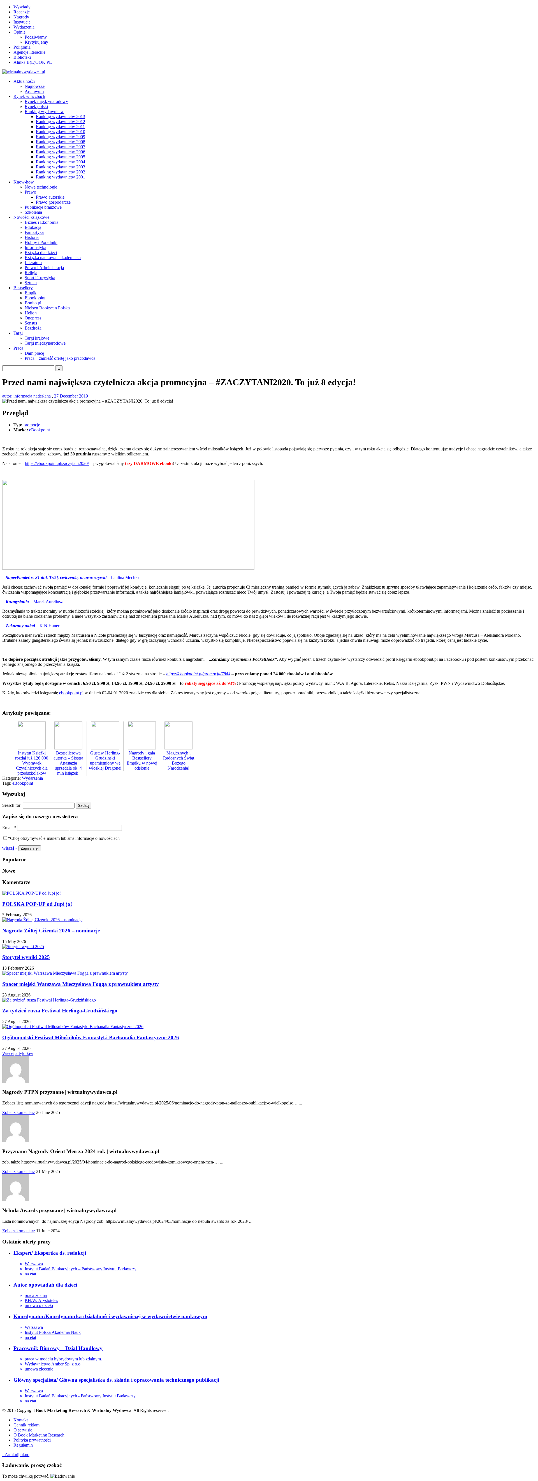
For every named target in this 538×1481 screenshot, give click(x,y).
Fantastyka (34, 232)
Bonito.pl (33, 302)
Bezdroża (33, 328)
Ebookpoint (35, 297)
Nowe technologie (41, 187)
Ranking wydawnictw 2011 (60, 126)
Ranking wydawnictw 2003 (60, 166)
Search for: (12, 805)
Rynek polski (36, 106)
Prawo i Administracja (44, 267)
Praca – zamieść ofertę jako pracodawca (60, 358)
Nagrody (21, 17)
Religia (31, 272)
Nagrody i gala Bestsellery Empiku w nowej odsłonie (142, 760)
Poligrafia (22, 47)
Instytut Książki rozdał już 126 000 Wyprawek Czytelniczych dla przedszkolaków (31, 763)
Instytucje (22, 22)
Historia (32, 237)
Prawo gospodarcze (53, 202)
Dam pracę (34, 353)
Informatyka (35, 247)
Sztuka (31, 282)
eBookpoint (39, 429)
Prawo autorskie (50, 197)
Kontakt (20, 1419)
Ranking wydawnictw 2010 (60, 131)
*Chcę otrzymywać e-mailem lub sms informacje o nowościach (64, 838)
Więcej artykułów (17, 1053)
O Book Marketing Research (38, 1435)
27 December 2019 (71, 396)
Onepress (33, 318)
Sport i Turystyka (40, 277)
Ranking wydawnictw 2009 (60, 136)
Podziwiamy (36, 37)
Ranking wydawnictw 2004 (60, 161)
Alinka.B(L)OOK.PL (32, 62)
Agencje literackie (29, 52)
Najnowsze (35, 86)
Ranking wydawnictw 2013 (60, 116)
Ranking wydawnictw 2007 (60, 146)
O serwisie (22, 1430)
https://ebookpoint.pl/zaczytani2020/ (57, 463)
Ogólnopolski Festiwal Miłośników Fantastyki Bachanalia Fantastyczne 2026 (90, 1037)
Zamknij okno (15, 1454)
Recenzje (21, 12)
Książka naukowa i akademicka (53, 257)
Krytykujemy (36, 42)
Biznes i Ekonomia (41, 222)
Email (9, 827)
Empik (30, 292)
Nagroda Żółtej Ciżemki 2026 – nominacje (51, 931)
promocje (32, 424)
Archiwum (34, 91)
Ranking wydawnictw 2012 (60, 121)
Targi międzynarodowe (45, 343)
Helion (31, 313)
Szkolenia (33, 212)
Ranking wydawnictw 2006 (60, 151)
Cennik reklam (26, 1425)
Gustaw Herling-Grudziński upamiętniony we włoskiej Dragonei (105, 760)
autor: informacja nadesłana (26, 396)
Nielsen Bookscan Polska (47, 307)
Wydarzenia (23, 27)
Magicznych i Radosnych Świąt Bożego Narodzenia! (178, 760)
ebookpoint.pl (71, 692)
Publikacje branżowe (43, 207)
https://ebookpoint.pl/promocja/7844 (198, 673)
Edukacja (33, 227)
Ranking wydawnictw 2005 (60, 156)
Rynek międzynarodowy (46, 101)
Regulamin (23, 1445)
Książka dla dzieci (41, 252)
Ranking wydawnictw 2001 (60, 177)
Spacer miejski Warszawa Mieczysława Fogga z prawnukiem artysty (80, 984)
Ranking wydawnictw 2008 (60, 141)
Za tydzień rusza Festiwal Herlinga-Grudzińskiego (59, 1011)
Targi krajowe (37, 338)
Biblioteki (22, 57)
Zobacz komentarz (18, 1112)
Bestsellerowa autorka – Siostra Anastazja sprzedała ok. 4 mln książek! (68, 763)
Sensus (31, 323)
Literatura (33, 262)
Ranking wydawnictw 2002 (60, 172)
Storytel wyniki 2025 (26, 957)
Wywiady (22, 6)
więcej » (9, 848)
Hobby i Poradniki (41, 242)
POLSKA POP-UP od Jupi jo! (37, 904)
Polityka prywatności (32, 1440)
